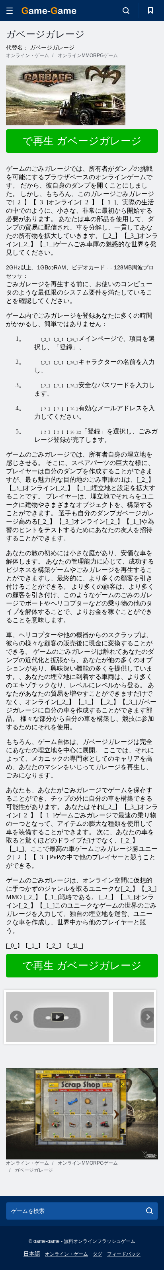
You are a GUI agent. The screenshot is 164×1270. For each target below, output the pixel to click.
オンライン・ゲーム (66, 1254)
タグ (97, 1254)
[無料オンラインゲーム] (49, 10)
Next (147, 1017)
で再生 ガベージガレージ (82, 141)
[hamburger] (9, 10)
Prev (16, 1017)
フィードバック (124, 1254)
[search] (149, 1211)
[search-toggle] (126, 10)
